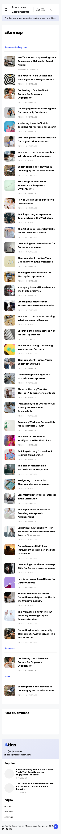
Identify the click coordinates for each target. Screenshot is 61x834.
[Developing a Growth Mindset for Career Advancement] (9, 247)
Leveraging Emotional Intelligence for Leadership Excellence (37, 110)
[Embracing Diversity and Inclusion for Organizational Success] (9, 141)
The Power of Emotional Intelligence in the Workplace (34, 438)
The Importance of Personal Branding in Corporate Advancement (34, 513)
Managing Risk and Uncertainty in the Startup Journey (37, 289)
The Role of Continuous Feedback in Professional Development (37, 154)
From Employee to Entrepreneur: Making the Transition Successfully (36, 407)
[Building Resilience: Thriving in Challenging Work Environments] (9, 170)
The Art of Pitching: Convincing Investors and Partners (35, 347)
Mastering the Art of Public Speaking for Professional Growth (37, 125)
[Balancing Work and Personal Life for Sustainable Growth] (9, 425)
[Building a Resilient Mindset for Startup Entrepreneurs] (9, 276)
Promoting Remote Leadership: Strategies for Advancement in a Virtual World (36, 634)
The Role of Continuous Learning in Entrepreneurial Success (36, 318)
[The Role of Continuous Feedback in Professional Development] (9, 156)
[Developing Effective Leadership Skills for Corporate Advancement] (9, 568)
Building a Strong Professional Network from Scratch (35, 453)
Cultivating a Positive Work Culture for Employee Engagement (33, 94)
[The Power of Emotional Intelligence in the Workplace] (9, 440)
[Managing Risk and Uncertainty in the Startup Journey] (9, 290)
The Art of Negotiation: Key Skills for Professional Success (36, 230)
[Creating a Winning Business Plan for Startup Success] (9, 334)
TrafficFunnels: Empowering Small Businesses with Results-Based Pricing (37, 61)
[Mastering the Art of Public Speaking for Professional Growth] (9, 126)
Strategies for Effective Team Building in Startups (35, 362)
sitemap (8, 817)
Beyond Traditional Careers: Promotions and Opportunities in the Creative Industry (36, 597)
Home (7, 806)
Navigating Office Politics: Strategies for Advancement (34, 482)
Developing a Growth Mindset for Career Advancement (36, 245)
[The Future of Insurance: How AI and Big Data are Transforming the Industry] (9, 788)
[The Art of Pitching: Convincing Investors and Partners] (9, 349)
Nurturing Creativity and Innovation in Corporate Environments (32, 185)
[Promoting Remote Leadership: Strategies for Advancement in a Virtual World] (9, 633)
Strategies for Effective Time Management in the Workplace (35, 260)
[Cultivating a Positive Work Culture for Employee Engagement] (9, 93)
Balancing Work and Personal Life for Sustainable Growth (37, 424)
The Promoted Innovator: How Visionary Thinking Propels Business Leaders (35, 615)
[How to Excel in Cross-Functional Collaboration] (9, 203)
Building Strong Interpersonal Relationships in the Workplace (35, 216)
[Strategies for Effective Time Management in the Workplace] (9, 261)
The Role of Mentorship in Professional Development (33, 467)
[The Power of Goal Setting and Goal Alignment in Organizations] (9, 79)
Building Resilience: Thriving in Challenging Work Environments (36, 168)
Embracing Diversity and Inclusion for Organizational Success (37, 139)
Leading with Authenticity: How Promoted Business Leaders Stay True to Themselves (36, 531)
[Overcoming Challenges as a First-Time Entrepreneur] (9, 378)
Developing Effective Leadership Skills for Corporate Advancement (37, 566)
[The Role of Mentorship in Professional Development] (9, 469)
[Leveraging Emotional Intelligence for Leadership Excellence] (9, 112)
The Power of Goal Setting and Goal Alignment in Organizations (36, 77)
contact (8, 811)
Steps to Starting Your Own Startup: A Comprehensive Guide (36, 391)
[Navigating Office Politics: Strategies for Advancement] (9, 484)
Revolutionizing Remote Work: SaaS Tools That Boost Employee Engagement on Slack (34, 772)
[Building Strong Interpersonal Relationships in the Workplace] (9, 218)
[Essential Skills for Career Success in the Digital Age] (9, 498)
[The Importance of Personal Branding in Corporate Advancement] (9, 513)
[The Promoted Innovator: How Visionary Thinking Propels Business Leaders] (9, 615)
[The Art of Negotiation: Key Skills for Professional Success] (9, 232)
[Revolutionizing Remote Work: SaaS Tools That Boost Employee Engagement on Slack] (9, 774)
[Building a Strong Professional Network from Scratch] (9, 454)
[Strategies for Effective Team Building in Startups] (9, 363)
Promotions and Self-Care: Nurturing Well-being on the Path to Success (37, 550)
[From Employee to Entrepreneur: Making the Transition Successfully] (9, 407)
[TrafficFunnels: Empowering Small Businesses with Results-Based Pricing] (9, 61)
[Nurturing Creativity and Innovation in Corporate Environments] (9, 185)
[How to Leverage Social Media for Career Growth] (9, 582)
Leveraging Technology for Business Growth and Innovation (36, 303)
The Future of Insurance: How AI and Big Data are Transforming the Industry (34, 786)
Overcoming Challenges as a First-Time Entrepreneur (34, 376)
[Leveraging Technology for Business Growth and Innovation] (9, 305)
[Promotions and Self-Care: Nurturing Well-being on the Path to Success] (9, 549)
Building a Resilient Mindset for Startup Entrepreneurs (35, 274)
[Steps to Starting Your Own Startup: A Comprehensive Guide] (9, 392)
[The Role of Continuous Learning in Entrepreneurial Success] (9, 320)
